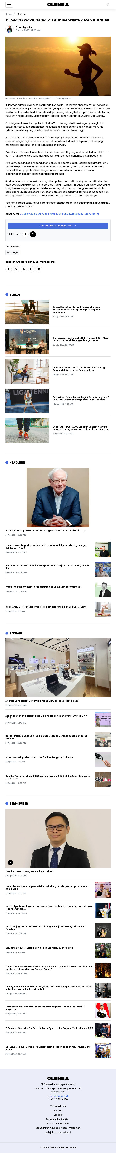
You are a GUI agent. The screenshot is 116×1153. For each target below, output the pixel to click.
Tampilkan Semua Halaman (55, 225)
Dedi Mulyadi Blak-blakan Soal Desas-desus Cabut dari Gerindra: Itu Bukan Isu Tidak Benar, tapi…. (48, 907)
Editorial (58, 1114)
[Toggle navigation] (9, 5)
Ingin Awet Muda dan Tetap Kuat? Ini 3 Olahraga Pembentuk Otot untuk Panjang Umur (79, 369)
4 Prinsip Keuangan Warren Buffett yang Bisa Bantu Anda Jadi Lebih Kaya (45, 530)
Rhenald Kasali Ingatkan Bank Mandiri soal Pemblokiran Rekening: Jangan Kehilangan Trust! (46, 546)
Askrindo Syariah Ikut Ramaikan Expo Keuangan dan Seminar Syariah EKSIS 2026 (46, 717)
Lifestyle (21, 14)
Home (8, 14)
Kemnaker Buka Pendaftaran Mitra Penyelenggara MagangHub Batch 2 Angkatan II (44, 1008)
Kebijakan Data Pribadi (58, 1132)
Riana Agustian (24, 27)
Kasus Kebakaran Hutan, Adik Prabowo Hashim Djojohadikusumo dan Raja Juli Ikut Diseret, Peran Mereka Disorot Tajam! (48, 967)
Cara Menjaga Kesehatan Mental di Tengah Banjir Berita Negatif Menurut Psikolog (45, 927)
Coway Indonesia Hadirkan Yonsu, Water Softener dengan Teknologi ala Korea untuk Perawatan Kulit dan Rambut (48, 988)
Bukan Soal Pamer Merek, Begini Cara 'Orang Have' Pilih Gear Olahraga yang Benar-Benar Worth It (81, 398)
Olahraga (12, 252)
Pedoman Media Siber (58, 1119)
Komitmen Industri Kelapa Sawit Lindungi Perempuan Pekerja (39, 948)
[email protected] (59, 1096)
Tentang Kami (58, 1106)
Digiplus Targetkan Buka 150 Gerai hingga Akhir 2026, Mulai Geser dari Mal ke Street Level (47, 777)
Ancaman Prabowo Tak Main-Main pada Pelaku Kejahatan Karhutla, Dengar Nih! (47, 566)
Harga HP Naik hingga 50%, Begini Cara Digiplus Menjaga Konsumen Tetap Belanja (46, 737)
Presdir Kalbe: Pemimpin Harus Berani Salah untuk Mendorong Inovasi (43, 587)
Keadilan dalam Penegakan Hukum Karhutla (29, 871)
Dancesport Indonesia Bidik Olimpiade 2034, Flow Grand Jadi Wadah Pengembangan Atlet (80, 339)
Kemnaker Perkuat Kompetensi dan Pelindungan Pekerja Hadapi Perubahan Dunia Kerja (47, 887)
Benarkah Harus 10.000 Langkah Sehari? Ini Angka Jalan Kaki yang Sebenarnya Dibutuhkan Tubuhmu (80, 428)
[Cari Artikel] (107, 4)
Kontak (58, 1110)
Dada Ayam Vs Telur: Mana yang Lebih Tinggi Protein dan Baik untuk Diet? (46, 607)
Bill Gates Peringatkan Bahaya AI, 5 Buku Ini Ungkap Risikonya (39, 757)
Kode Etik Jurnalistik (58, 1123)
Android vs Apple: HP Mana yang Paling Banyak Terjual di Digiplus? (41, 701)
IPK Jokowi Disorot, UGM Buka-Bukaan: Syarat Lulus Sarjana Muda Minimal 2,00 (49, 1028)
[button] (8, 269)
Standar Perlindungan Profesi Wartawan (58, 1127)
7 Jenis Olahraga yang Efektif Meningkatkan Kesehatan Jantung (59, 213)
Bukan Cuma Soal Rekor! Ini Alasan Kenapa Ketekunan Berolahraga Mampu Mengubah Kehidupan (77, 309)
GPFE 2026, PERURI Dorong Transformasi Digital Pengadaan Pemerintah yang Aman (48, 1048)
